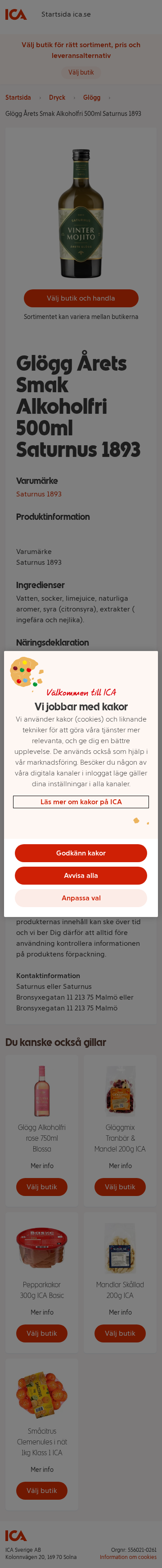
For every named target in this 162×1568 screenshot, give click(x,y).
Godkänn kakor (81, 853)
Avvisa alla (81, 875)
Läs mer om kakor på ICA (81, 801)
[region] (81, 784)
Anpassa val (81, 898)
